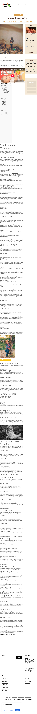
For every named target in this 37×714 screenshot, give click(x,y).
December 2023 (5, 686)
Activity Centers (6, 97)
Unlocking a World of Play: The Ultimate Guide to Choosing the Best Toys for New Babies (30, 661)
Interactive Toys (5, 111)
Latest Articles (27, 683)
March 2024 (4, 681)
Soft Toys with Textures (7, 90)
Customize (5, 710)
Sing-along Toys (6, 109)
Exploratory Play (3, 98)
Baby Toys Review (28, 681)
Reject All (11, 710)
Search (3, 655)
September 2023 (5, 689)
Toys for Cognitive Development (6, 122)
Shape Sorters (5, 93)
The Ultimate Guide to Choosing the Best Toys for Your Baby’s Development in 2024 (29, 665)
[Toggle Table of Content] (10, 85)
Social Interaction (4, 110)
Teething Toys (5, 89)
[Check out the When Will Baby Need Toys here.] (7, 634)
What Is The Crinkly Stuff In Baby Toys (31, 34)
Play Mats (5, 101)
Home (19, 4)
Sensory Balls (5, 100)
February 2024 (5, 683)
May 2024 (4, 679)
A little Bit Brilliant (10, 57)
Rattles (4, 88)
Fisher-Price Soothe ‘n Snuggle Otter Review (29, 671)
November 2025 (5, 678)
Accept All (17, 710)
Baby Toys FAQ (18, 14)
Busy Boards (4, 121)
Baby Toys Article (28, 678)
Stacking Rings (6, 92)
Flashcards (5, 105)
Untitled (26, 658)
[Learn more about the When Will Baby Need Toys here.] (5, 359)
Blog (23, 4)
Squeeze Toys (5, 102)
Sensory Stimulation (5, 87)
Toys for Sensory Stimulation (5, 114)
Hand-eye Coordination (6, 91)
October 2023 (5, 687)
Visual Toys (4, 103)
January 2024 (5, 684)
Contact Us (32, 4)
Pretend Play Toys (5, 112)
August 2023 (4, 690)
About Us (27, 4)
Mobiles (5, 104)
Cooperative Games (5, 113)
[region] (12, 707)
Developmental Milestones (5, 86)
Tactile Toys (4, 99)
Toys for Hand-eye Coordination (6, 118)
